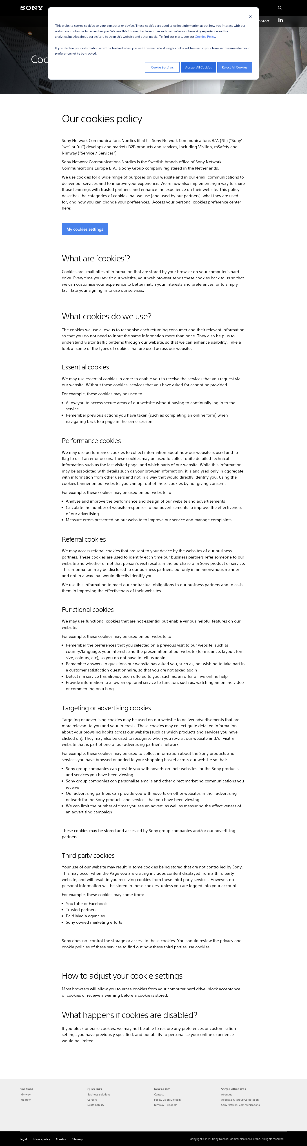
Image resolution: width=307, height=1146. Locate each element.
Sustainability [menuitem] (95, 1105)
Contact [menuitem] (262, 21)
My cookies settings (85, 229)
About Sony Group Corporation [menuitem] (240, 1100)
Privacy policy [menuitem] (41, 1139)
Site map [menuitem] (77, 1139)
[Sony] (32, 10)
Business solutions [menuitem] (98, 1094)
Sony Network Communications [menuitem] (240, 1105)
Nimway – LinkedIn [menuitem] (165, 1105)
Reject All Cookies (234, 67)
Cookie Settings (162, 67)
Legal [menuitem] (23, 1139)
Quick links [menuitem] (94, 1089)
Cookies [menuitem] (61, 1139)
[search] (278, 7)
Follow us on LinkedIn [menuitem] (167, 1100)
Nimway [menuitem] (25, 1094)
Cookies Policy (205, 36)
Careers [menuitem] (92, 1100)
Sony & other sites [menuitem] (233, 1089)
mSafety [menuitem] (25, 1100)
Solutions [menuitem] (26, 1089)
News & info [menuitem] (162, 1089)
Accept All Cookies (198, 67)
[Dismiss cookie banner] (250, 17)
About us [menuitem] (226, 1094)
